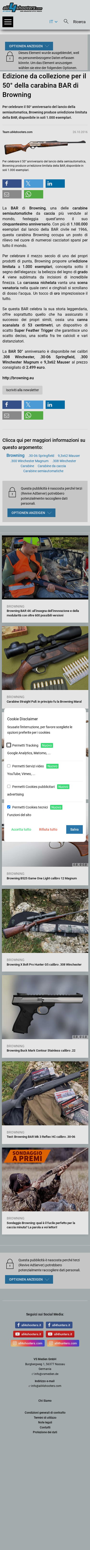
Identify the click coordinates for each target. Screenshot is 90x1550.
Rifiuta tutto (48, 829)
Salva (74, 829)
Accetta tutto (21, 829)
